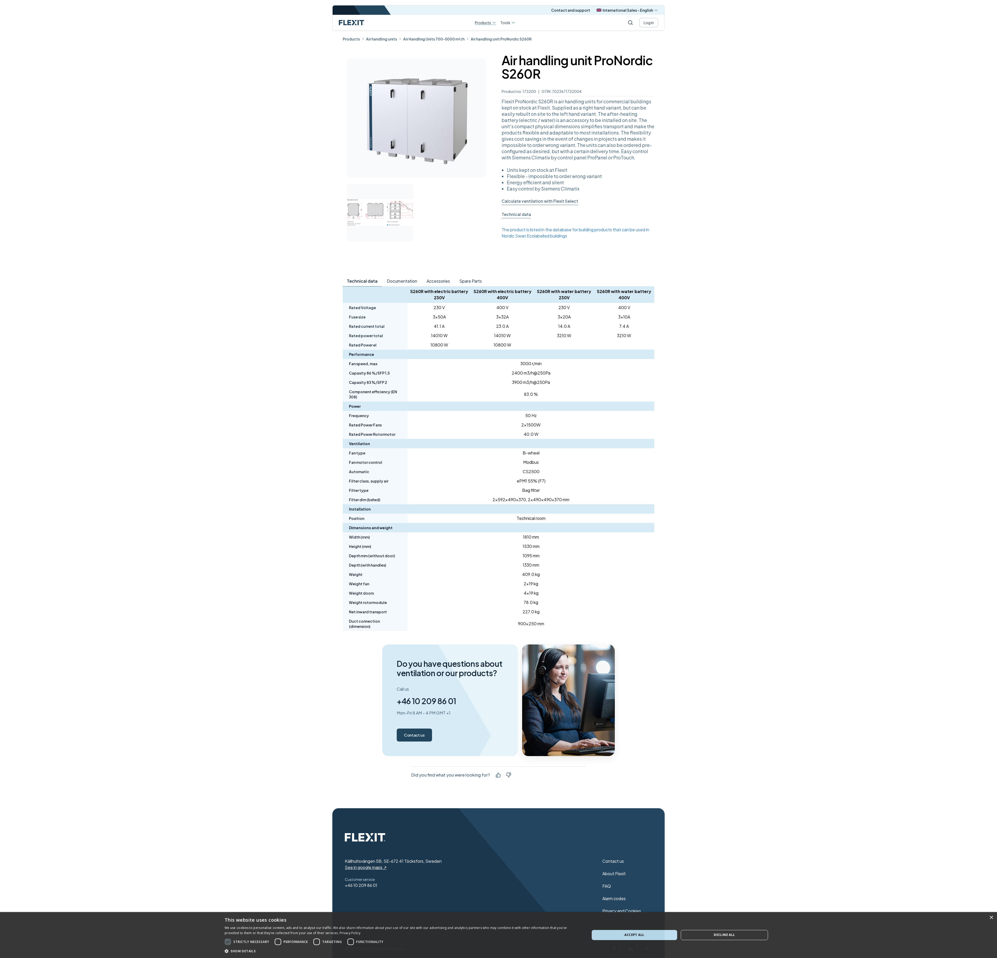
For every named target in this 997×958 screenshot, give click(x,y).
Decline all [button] (724, 935)
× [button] (991, 918)
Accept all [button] (634, 935)
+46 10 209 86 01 (426, 701)
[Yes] (498, 775)
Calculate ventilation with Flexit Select (540, 201)
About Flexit (614, 873)
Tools (505, 23)
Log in (649, 22)
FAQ (606, 886)
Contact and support (570, 10)
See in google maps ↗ (366, 867)
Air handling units (381, 39)
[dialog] (498, 935)
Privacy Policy (350, 933)
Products (483, 23)
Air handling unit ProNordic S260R (501, 39)
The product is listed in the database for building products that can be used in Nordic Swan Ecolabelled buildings (575, 233)
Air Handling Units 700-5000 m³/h (433, 39)
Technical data (516, 214)
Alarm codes (614, 898)
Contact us (414, 734)
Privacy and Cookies (621, 911)
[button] (402, 951)
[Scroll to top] (351, 22)
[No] (508, 775)
